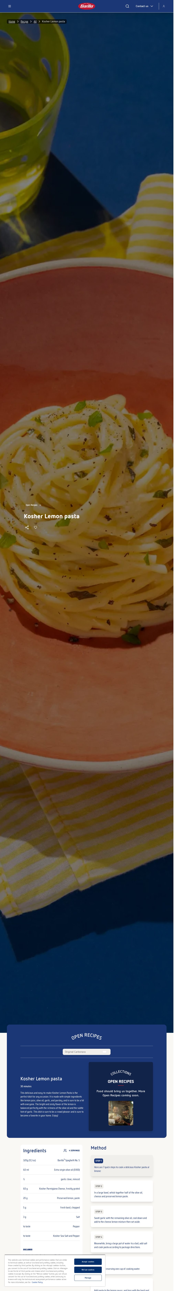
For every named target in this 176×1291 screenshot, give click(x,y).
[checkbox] (122, 1165)
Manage (88, 1278)
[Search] (127, 6)
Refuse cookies (88, 1270)
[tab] (75, 1052)
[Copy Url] (27, 527)
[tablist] (87, 1052)
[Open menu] (9, 6)
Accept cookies (88, 1262)
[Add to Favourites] (35, 527)
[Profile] (164, 6)
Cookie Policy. (37, 1282)
